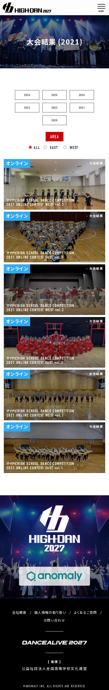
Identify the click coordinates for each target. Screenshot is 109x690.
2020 (54, 120)
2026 (27, 95)
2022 (54, 107)
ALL (37, 147)
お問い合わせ (54, 620)
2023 (27, 107)
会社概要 (19, 612)
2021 (82, 107)
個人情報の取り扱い (50, 612)
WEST (73, 147)
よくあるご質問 (85, 612)
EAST (53, 147)
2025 (54, 95)
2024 (82, 95)
